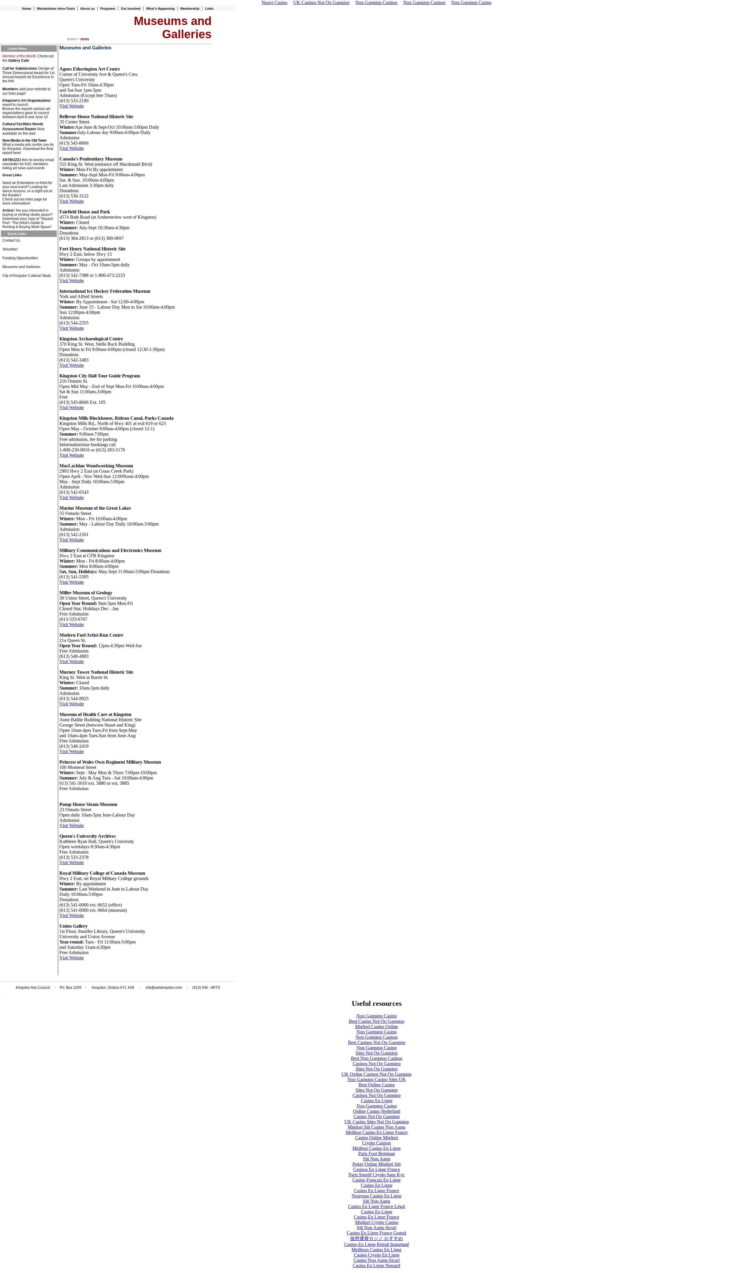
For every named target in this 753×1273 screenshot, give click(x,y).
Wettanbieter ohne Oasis (56, 8)
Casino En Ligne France (376, 1190)
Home (26, 8)
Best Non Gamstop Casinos (376, 1058)
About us (87, 8)
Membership (189, 8)
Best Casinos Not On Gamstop (376, 1042)
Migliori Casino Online (376, 1026)
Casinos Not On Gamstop (377, 1063)
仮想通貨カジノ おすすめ (376, 1238)
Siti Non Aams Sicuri (376, 1227)
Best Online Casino (377, 1084)
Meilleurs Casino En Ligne (376, 1249)
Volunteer (10, 249)
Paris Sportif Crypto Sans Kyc (377, 1174)
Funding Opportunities (20, 258)
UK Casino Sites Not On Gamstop (376, 1121)
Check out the (28, 58)
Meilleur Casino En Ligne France (377, 1132)
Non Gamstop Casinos (377, 1037)
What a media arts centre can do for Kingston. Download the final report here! (28, 149)
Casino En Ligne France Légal (376, 1206)
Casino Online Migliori (376, 1137)
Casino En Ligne (376, 1100)
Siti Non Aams (376, 1158)
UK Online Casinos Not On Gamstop (376, 1074)
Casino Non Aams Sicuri (377, 1260)
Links (209, 8)
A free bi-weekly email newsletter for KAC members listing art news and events (28, 164)
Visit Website (71, 105)
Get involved (131, 8)
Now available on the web (23, 131)
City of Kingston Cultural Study (26, 276)
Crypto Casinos (376, 1142)
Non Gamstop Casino (376, 1015)
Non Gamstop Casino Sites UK (376, 1079)
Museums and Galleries (21, 267)
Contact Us (11, 240)
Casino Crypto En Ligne (376, 1254)
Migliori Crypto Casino (376, 1222)
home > (73, 39)
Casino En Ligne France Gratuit (376, 1232)
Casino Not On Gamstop (377, 1116)
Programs (107, 8)
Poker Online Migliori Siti (376, 1164)
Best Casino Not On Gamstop (376, 1021)
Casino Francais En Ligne (376, 1179)
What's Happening (160, 8)
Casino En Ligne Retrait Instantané (376, 1244)
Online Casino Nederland (376, 1111)
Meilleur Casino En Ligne (376, 1148)
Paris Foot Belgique (376, 1153)
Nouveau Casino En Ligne (377, 1195)
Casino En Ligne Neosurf (376, 1265)
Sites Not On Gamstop (377, 1052)
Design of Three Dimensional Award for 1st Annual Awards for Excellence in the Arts (28, 74)
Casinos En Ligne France (376, 1169)
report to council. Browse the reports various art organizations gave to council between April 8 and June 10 (26, 111)
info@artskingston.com (164, 988)
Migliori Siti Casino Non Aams (376, 1127)
